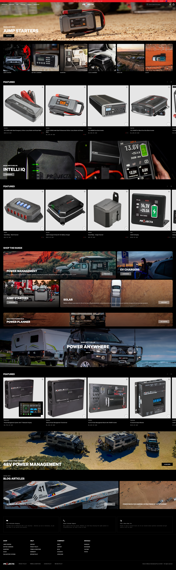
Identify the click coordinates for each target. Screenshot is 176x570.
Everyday (11, 4)
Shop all (88, 352)
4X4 (17, 4)
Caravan (22, 4)
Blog (58, 549)
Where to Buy (155, 1)
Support (32, 544)
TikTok (86, 551)
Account (161, 1)
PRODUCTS (4, 4)
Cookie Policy (47, 563)
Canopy (29, 4)
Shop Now (9, 35)
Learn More (167, 464)
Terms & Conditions (35, 549)
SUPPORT (148, 1)
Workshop (36, 4)
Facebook (86, 544)
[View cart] (173, 4)
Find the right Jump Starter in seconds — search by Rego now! (88, 1)
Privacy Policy (34, 546)
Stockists (60, 551)
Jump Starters (7, 544)
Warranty (33, 551)
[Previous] (167, 81)
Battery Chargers (8, 546)
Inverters (6, 549)
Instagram (87, 546)
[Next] (171, 81)
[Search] (147, 4)
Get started (164, 321)
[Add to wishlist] (43, 87)
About (59, 544)
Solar (5, 551)
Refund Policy (34, 554)
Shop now (107, 273)
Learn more (9, 174)
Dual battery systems (9, 554)
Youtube (86, 549)
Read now (109, 504)
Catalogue (60, 554)
